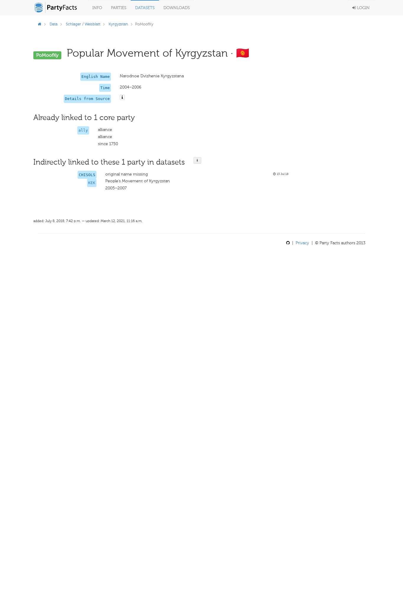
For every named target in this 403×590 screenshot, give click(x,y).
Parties (118, 7)
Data (54, 24)
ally (83, 130)
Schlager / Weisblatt (83, 24)
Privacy (302, 242)
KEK (91, 183)
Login (363, 7)
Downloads (176, 7)
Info (97, 7)
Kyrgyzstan (118, 24)
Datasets (145, 7)
